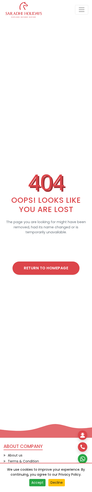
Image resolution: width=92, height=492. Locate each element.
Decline (56, 482)
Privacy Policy (70, 474)
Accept (37, 482)
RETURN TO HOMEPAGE (46, 268)
